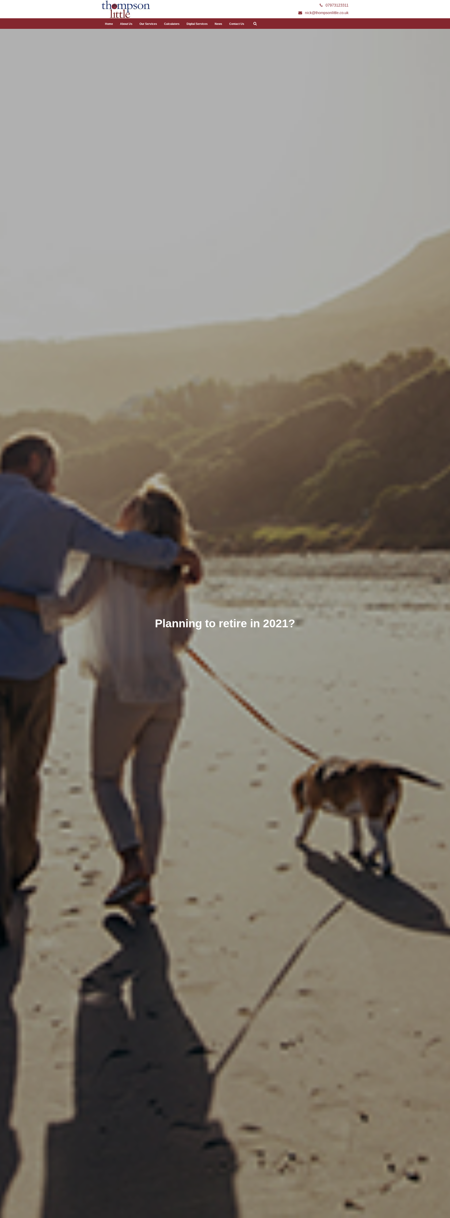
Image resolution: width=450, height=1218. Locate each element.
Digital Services (197, 24)
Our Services (148, 24)
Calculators (172, 24)
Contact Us (236, 24)
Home (109, 24)
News (218, 24)
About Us (126, 24)
